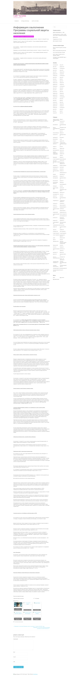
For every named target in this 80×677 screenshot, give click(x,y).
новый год (61, 187)
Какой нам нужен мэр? (62, 50)
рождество (54, 220)
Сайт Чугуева (19, 15)
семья (54, 229)
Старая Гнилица (55, 233)
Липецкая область (62, 172)
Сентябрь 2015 (62, 68)
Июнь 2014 (54, 79)
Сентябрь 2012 (62, 96)
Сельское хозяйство (63, 226)
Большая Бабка (55, 132)
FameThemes (35, 674)
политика (54, 203)
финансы (61, 252)
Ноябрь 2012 (62, 95)
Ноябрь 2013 (62, 84)
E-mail (14, 656)
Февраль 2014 (55, 82)
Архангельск (62, 121)
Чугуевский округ (55, 268)
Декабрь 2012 (55, 95)
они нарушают (55, 194)
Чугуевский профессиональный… (18, 609)
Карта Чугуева (35, 21)
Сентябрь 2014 (62, 75)
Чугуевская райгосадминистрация (63, 262)
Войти (54, 277)
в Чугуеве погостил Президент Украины (59, 55)
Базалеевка (55, 124)
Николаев (61, 182)
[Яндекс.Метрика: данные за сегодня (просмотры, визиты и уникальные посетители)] (16, 674)
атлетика (61, 122)
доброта (54, 148)
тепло (54, 246)
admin (18, 36)
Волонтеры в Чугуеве (61, 52)
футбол (54, 254)
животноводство (55, 150)
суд (53, 237)
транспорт (61, 248)
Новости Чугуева (55, 187)
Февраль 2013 (55, 93)
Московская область (63, 177)
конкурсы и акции (62, 165)
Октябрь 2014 (55, 75)
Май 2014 (61, 79)
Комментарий (15, 638)
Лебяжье (61, 170)
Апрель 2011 (55, 112)
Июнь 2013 (54, 89)
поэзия (54, 205)
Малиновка (61, 174)
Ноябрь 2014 (62, 73)
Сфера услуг (62, 237)
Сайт (14, 661)
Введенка (61, 132)
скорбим (61, 229)
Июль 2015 (61, 70)
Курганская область (56, 170)
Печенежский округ (63, 197)
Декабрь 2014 (55, 73)
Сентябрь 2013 (62, 86)
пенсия (61, 195)
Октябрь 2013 (55, 86)
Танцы (61, 239)
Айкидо (61, 119)
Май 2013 (61, 89)
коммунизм (54, 165)
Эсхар (61, 269)
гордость (61, 140)
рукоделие (61, 220)
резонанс (54, 217)
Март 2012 (61, 102)
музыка (61, 180)
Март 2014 (61, 80)
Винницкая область (63, 134)
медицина (54, 176)
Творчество (54, 245)
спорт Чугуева (62, 231)
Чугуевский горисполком (29, 36)
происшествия (62, 210)
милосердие (55, 177)
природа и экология (56, 208)
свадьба (54, 226)
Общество (61, 192)
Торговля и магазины (56, 248)
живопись (61, 148)
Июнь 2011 (54, 111)
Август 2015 (55, 70)
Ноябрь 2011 (62, 105)
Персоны (54, 197)
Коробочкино (55, 167)
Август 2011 (55, 109)
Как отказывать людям (27, 609)
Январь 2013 (62, 93)
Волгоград (61, 137)
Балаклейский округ (63, 124)
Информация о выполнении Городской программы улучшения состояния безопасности (41, 628)
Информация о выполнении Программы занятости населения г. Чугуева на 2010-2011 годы (28, 626)
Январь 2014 (62, 82)
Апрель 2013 (55, 91)
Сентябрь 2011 (62, 107)
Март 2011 (61, 112)
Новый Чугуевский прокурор (37, 619)
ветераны (54, 134)
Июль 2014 (61, 77)
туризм (61, 250)
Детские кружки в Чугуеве (57, 40)
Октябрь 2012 (55, 96)
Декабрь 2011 (55, 105)
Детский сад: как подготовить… (17, 619)
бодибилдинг (62, 129)
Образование (55, 192)
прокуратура (55, 212)
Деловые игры (55, 37)
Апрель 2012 (55, 102)
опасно (61, 194)
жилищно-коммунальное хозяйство (55, 152)
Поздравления (55, 200)
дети (60, 146)
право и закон (62, 205)
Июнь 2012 (54, 100)
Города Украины (25, 21)
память (54, 195)
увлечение (54, 252)
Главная (16, 21)
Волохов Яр (55, 139)
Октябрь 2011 (55, 107)
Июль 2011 (61, 109)
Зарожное (61, 151)
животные (61, 150)
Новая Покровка (62, 184)
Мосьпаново (55, 180)
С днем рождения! (56, 222)
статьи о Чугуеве (55, 234)
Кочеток (61, 167)
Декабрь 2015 (62, 66)
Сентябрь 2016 (55, 64)
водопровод (55, 137)
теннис (61, 245)
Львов (54, 174)
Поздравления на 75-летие (57, 39)
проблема (61, 208)
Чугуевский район (62, 268)
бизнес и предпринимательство (56, 128)
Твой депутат (55, 241)
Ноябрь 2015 (55, 68)
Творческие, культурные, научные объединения (63, 242)
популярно (61, 203)
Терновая (61, 246)
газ (60, 139)
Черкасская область (63, 254)
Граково (54, 146)
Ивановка (54, 157)
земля (61, 155)
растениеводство (62, 215)
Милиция (61, 176)
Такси (54, 239)
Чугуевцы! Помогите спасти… (27, 619)
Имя (14, 652)
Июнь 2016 (61, 64)
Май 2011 (61, 111)
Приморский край (62, 206)
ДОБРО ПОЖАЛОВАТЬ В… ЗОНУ (58, 32)
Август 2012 (55, 98)
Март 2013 (61, 91)
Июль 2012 (61, 98)
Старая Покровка (62, 233)
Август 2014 (55, 77)
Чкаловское (61, 256)
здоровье (61, 153)
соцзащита (54, 231)
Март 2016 (54, 66)
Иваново (61, 157)
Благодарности (62, 127)
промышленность (62, 212)
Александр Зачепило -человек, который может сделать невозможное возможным (60, 35)
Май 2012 (61, 100)
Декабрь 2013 (55, 84)
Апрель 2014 (55, 80)
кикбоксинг (61, 160)
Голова (54, 140)
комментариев (56, 279)
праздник (54, 206)
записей (62, 277)
